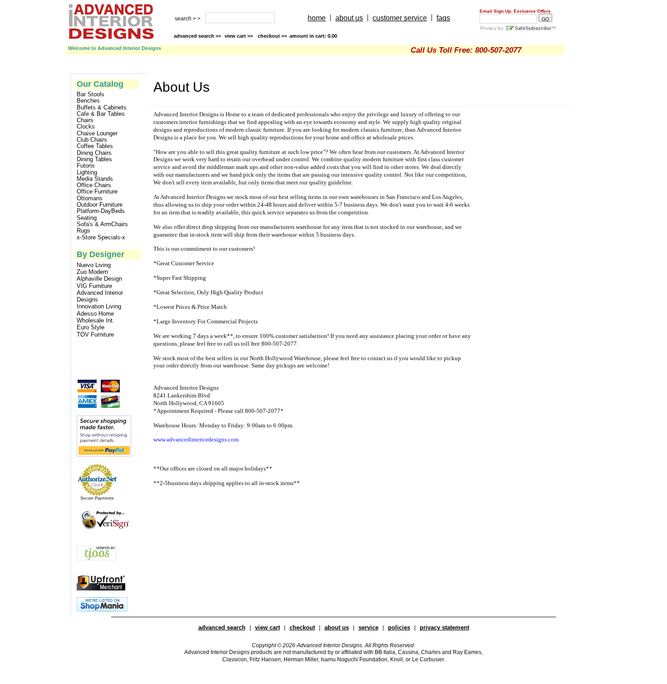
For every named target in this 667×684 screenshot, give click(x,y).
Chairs (85, 120)
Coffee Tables (95, 146)
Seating (87, 218)
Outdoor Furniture (100, 205)
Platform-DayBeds (101, 211)
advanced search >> (197, 36)
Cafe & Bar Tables (101, 114)
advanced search (221, 627)
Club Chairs (92, 140)
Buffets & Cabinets (102, 107)
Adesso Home (95, 313)
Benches (88, 101)
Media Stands (95, 179)
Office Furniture (97, 191)
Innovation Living (99, 306)
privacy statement (444, 627)
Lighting (87, 172)
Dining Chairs (94, 153)
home (317, 18)
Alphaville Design (99, 278)
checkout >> (297, 36)
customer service (400, 18)
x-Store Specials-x (101, 237)
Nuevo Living (94, 265)
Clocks (86, 127)
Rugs (83, 231)
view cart (239, 36)
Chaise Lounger (97, 133)
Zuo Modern (92, 271)
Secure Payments (97, 498)
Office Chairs (94, 185)
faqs (443, 18)
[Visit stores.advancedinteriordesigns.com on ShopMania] (102, 609)
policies (399, 627)
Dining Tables (94, 159)
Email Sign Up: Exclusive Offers (515, 11)
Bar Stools (90, 94)
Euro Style (90, 327)
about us (349, 18)
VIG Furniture (94, 286)
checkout (302, 627)
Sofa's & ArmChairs (102, 224)
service (368, 627)
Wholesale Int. (95, 320)
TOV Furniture (95, 334)
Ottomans (90, 198)
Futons (86, 166)
